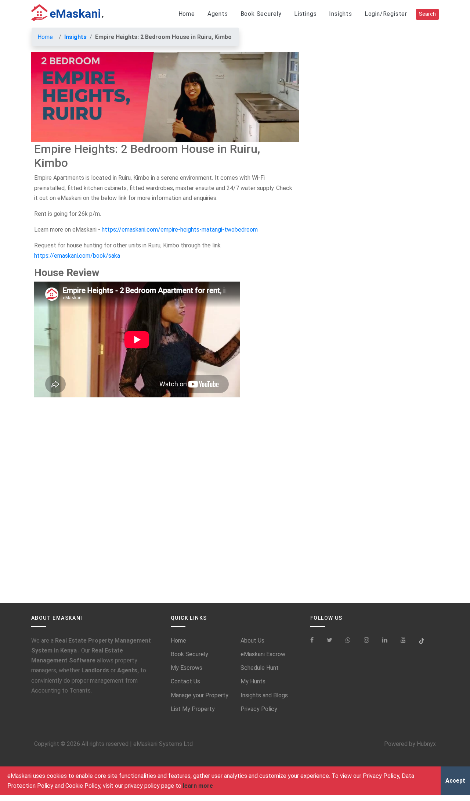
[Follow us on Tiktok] (421, 640)
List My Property (193, 708)
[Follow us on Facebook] (314, 640)
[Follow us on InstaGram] (366, 640)
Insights (340, 13)
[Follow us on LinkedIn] (384, 640)
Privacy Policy (259, 708)
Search (427, 14)
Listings (305, 13)
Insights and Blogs (264, 695)
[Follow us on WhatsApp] (348, 640)
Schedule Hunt (260, 667)
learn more (198, 785)
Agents (217, 13)
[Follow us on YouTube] (403, 640)
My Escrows (186, 667)
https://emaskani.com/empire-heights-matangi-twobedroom (180, 229)
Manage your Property (199, 695)
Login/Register (386, 13)
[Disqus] (165, 508)
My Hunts (253, 681)
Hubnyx (426, 743)
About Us (252, 640)
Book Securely (261, 13)
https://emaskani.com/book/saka (77, 255)
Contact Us (185, 681)
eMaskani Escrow (263, 654)
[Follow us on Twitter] (329, 640)
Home (186, 13)
